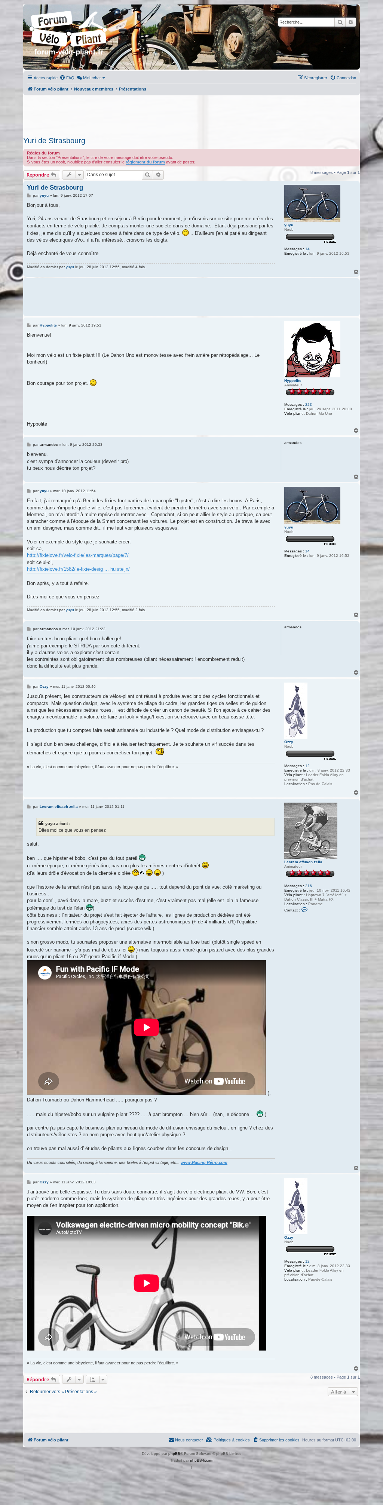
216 (308, 886)
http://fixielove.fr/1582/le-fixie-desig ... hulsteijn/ (78, 569)
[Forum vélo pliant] (69, 37)
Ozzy (288, 742)
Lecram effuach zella (303, 862)
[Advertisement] (191, 114)
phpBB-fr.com (201, 1460)
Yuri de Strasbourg (54, 141)
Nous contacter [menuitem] (189, 1440)
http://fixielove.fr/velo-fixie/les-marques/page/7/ (78, 555)
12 (307, 766)
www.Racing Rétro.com (204, 1162)
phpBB (174, 1454)
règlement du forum (145, 162)
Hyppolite (292, 380)
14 (307, 249)
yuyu (288, 225)
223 (308, 404)
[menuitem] (66, 77)
